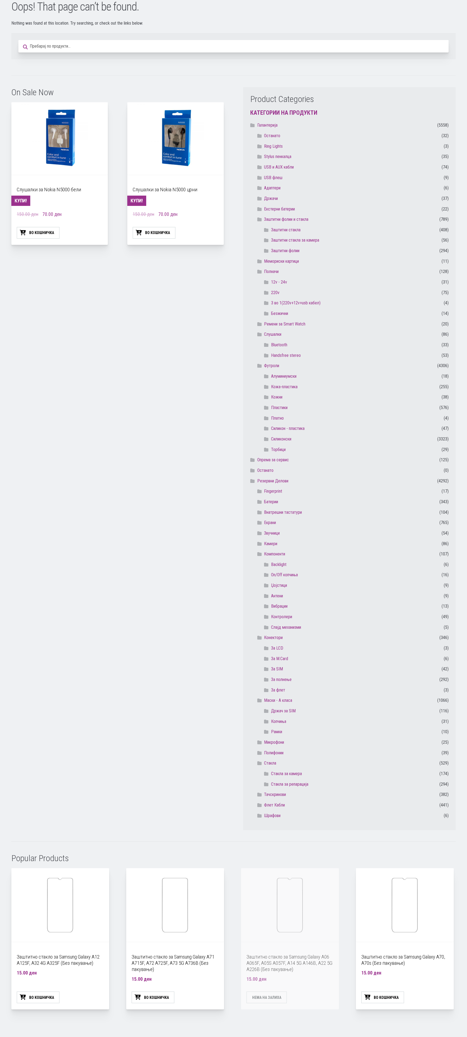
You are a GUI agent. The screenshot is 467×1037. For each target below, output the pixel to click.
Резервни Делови (272, 480)
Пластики (279, 407)
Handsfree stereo (286, 355)
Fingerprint (273, 491)
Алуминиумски (283, 376)
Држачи (271, 198)
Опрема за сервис (273, 459)
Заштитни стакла (286, 229)
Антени (277, 595)
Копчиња (278, 721)
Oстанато (272, 135)
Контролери (281, 616)
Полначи (271, 271)
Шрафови (272, 815)
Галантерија (267, 125)
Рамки (276, 731)
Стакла (270, 763)
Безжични (279, 313)
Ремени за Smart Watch (284, 324)
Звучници (272, 533)
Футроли (271, 365)
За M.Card (279, 658)
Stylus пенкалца (277, 156)
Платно (277, 418)
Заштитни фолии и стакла (286, 219)
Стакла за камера (286, 773)
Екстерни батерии (279, 209)
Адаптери (272, 187)
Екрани (270, 522)
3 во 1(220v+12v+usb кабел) (296, 302)
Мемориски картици (281, 261)
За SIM (277, 668)
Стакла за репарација (289, 784)
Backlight (278, 564)
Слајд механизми (286, 627)
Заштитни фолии (285, 250)
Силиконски (281, 439)
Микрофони (274, 742)
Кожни (276, 397)
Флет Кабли (274, 805)
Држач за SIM (283, 710)
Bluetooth (279, 344)
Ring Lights (273, 146)
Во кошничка (41, 233)
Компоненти (274, 554)
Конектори (273, 637)
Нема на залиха (266, 997)
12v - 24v (279, 282)
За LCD (277, 648)
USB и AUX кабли (279, 167)
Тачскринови (275, 794)
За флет (278, 690)
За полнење (281, 679)
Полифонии (273, 752)
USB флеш (273, 177)
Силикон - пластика (288, 428)
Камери (270, 543)
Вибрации (279, 606)
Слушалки (272, 334)
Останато (265, 470)
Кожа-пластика (284, 386)
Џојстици (279, 585)
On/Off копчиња (284, 574)
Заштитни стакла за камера (295, 240)
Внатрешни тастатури (283, 512)
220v (275, 292)
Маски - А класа (278, 700)
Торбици (278, 449)
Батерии (271, 501)
